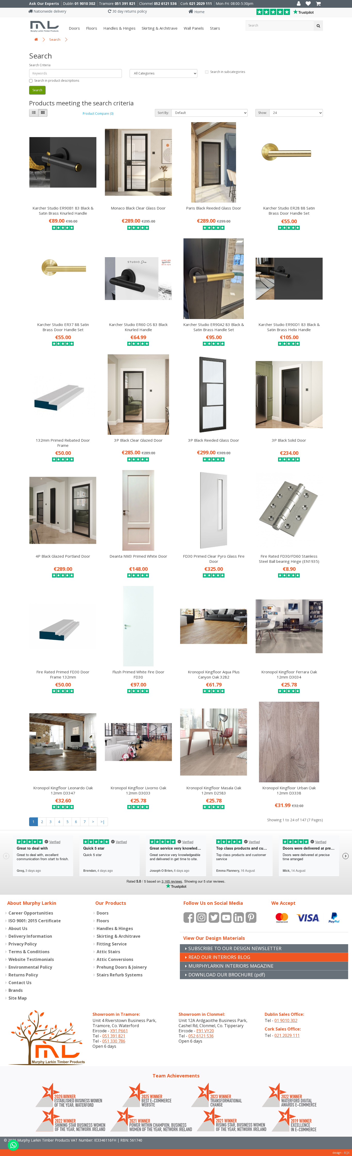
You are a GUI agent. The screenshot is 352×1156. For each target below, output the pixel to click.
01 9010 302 (84, 3)
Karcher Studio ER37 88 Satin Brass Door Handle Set (63, 327)
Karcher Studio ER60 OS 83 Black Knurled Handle (138, 327)
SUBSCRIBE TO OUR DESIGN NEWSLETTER (234, 948)
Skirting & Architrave (159, 28)
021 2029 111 (200, 3)
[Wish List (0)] (308, 4)
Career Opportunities (31, 913)
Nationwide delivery (49, 11)
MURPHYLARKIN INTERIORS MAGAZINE (230, 966)
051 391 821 (125, 3)
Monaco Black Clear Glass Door (138, 208)
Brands (16, 990)
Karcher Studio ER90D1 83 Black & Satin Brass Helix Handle (289, 327)
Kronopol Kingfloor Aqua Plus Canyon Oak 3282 (214, 674)
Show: (262, 113)
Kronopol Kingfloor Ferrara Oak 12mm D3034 (289, 674)
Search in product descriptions (56, 80)
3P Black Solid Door (289, 440)
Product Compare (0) (98, 113)
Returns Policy (23, 975)
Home (199, 11)
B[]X (346, 1152)
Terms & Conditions (29, 951)
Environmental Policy (30, 967)
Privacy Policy (23, 944)
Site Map (18, 998)
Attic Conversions (115, 959)
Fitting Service (112, 944)
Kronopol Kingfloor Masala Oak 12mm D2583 (213, 790)
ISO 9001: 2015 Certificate (35, 921)
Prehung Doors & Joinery (122, 967)
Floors (91, 28)
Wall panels (193, 28)
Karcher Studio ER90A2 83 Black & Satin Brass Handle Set (213, 327)
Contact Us (20, 982)
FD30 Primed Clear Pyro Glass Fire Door (214, 559)
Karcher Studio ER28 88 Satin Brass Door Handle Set (289, 210)
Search (54, 39)
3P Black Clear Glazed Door (138, 440)
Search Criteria (40, 65)
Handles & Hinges (119, 28)
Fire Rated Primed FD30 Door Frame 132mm (62, 674)
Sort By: (163, 113)
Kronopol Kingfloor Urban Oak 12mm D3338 (289, 790)
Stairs (214, 28)
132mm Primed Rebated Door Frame (63, 443)
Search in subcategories (227, 72)
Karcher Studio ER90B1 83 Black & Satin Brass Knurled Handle (63, 210)
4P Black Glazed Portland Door (63, 556)
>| (102, 821)
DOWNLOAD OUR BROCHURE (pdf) (226, 974)
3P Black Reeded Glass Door (213, 440)
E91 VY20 (205, 1031)
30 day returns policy (129, 11)
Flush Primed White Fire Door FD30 (138, 674)
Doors (74, 28)
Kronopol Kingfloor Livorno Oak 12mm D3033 (138, 790)
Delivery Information (30, 936)
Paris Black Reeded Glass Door (213, 208)
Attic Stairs (108, 951)
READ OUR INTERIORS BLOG (219, 957)
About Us (18, 928)
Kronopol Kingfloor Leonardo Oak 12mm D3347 (63, 790)
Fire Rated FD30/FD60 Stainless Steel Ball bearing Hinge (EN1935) (289, 559)
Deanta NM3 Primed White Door (138, 556)
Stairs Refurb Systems (120, 975)
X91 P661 (119, 1031)
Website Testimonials (31, 959)
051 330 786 (113, 1041)
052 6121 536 (165, 3)
